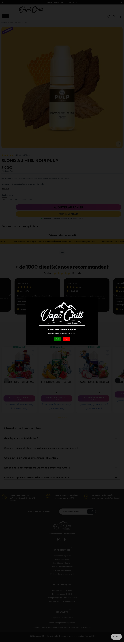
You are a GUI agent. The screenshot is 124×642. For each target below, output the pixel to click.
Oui (57, 339)
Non (66, 339)
